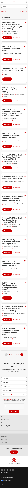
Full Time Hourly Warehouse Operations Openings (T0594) (11, 135)
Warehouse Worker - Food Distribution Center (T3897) (12, 178)
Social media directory (5, 472)
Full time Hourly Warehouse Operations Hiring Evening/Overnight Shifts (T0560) (12, 26)
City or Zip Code (7, 390)
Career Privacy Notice (7, 399)
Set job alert (14, 411)
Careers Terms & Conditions (13, 475)
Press (2, 432)
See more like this (16, 37)
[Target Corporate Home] (14, 2)
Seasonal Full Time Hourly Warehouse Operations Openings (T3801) (12, 309)
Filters (2, 11)
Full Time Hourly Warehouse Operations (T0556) (11, 48)
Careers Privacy (4, 475)
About (2, 416)
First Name (6, 378)
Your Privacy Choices (7, 480)
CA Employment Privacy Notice (7, 477)
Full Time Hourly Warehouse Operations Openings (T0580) (11, 242)
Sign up (14, 452)
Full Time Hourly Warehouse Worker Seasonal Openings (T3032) (10, 286)
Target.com (4, 436)
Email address (6, 386)
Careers (3, 422)
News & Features (5, 419)
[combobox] (14, 6)
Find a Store (4, 439)
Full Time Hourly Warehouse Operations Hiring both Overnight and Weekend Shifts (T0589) (12, 112)
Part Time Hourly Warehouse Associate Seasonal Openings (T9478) (10, 331)
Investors (3, 429)
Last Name (6, 382)
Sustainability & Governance (8, 426)
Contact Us (4, 442)
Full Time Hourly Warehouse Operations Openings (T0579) (11, 263)
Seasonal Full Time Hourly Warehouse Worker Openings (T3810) (12, 220)
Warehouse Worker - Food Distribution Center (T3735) (12, 69)
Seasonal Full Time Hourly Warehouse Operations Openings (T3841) (12, 157)
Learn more (7, 37)
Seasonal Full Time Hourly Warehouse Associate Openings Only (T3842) (12, 198)
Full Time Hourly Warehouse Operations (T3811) (11, 90)
